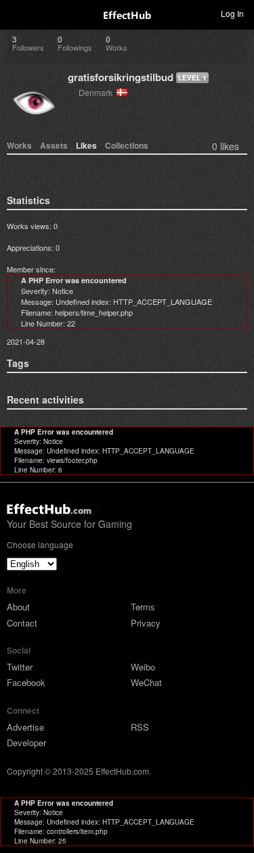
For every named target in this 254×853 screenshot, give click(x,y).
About (18, 606)
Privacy (146, 622)
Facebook (26, 682)
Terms (143, 606)
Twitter (20, 666)
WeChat (146, 682)
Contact (22, 622)
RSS (140, 727)
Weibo (143, 666)
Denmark (98, 92)
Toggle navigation (16, 13)
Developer (26, 742)
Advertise (25, 727)
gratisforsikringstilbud (120, 77)
